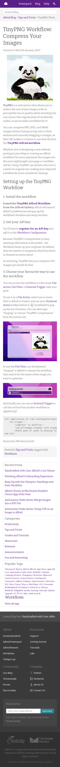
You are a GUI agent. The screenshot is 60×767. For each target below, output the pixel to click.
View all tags (12, 603)
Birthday (37, 572)
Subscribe (47, 711)
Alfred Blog (9, 17)
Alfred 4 (33, 569)
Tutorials (43, 590)
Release (44, 587)
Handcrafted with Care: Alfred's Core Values (30, 470)
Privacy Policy (13, 721)
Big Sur (19, 569)
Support (34, 636)
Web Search (34, 593)
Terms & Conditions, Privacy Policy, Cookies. (30, 762)
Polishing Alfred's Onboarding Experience (29, 476)
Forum (6, 684)
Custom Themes (27, 578)
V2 (18, 593)
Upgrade (9, 593)
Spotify (27, 590)
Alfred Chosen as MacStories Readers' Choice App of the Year (26, 492)
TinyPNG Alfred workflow (23, 143)
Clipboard (47, 575)
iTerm (11, 584)
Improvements (38, 581)
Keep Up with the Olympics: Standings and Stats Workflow (29, 483)
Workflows (11, 453)
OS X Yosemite (46, 584)
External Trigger (35, 287)
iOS (6, 584)
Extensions (10, 581)
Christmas (37, 575)
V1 (15, 593)
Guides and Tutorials (17, 535)
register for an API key (33, 228)
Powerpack (25, 3)
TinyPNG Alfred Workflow (33, 203)
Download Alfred (11, 636)
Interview (49, 581)
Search (54, 4)
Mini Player (33, 584)
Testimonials (9, 679)
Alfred (6, 4)
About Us (38, 684)
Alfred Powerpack (12, 642)
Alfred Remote (10, 647)
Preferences (34, 587)
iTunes (18, 584)
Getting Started (38, 642)
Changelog (27, 575)
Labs (32, 653)
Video (25, 594)
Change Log (9, 659)
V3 (21, 593)
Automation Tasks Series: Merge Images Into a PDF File (28, 501)
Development (40, 578)
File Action (24, 297)
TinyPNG (8, 105)
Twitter (38, 673)
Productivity (12, 524)
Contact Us (39, 690)
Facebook (39, 679)
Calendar (45, 572)
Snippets (18, 590)
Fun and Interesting (16, 557)
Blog (37, 3)
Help (46, 3)
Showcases (11, 540)
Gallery (19, 581)
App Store (41, 569)
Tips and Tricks (27, 17)
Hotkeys (27, 581)
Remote (9, 590)
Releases (10, 546)
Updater (51, 590)
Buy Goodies (9, 690)
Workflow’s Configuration (31, 232)
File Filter (17, 287)
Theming (34, 590)
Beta (30, 572)
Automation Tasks (18, 572)
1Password (10, 569)
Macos (25, 584)
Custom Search (12, 578)
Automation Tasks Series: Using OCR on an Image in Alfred (29, 511)
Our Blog (7, 673)
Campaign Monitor (13, 575)
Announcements (14, 552)
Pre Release (23, 587)
